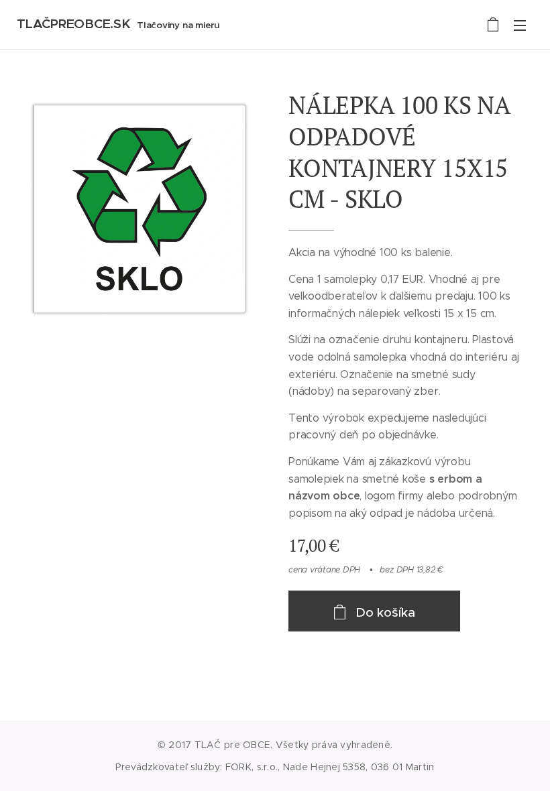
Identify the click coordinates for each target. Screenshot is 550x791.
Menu (519, 24)
